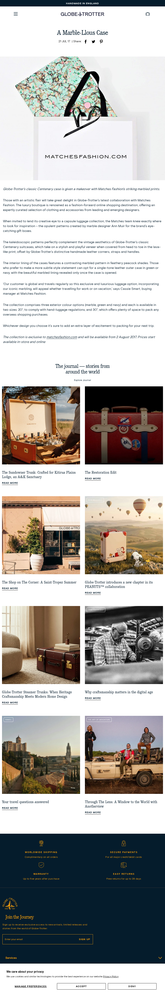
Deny (132, 986)
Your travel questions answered (25, 802)
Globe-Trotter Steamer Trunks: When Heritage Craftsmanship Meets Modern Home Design (37, 694)
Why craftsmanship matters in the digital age (119, 692)
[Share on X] (93, 42)
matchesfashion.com (61, 337)
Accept (81, 986)
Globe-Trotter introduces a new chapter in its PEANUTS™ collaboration (119, 584)
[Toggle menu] (15, 13)
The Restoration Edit (101, 472)
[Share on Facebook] (85, 42)
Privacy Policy (111, 976)
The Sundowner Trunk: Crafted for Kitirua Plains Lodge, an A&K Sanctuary (39, 474)
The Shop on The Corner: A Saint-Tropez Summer (39, 582)
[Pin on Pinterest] (101, 42)
